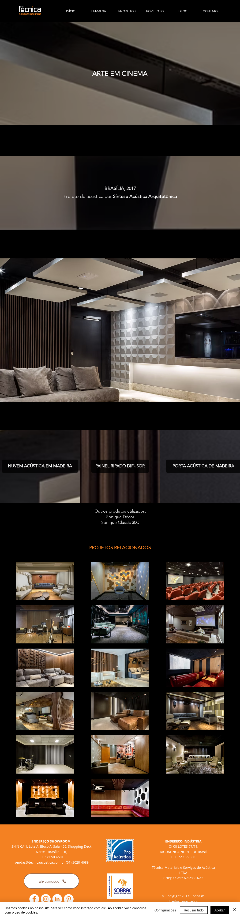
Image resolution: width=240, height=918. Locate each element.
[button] (120, 330)
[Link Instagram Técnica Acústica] (46, 899)
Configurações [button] (165, 910)
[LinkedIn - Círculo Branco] (57, 899)
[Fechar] (234, 910)
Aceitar (219, 910)
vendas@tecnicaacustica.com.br (40, 862)
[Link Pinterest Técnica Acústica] (69, 899)
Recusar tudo (194, 910)
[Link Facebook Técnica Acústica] (34, 899)
